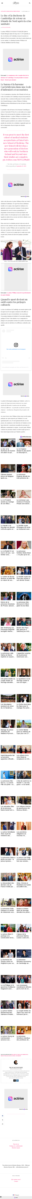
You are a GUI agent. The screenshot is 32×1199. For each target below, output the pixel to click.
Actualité (3, 11)
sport (13, 1055)
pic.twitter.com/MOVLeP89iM (16, 159)
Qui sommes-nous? (16, 1179)
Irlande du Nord (16, 1054)
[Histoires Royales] (16, 3)
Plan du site (16, 1144)
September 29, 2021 (21, 166)
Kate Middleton (24, 1054)
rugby (10, 1055)
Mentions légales (16, 1148)
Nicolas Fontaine (6, 27)
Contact (16, 1181)
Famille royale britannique (13, 11)
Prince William (4, 1055)
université (18, 1055)
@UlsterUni (21, 140)
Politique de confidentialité (16, 1146)
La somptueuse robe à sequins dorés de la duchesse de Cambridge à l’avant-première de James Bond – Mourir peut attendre (15, 77)
